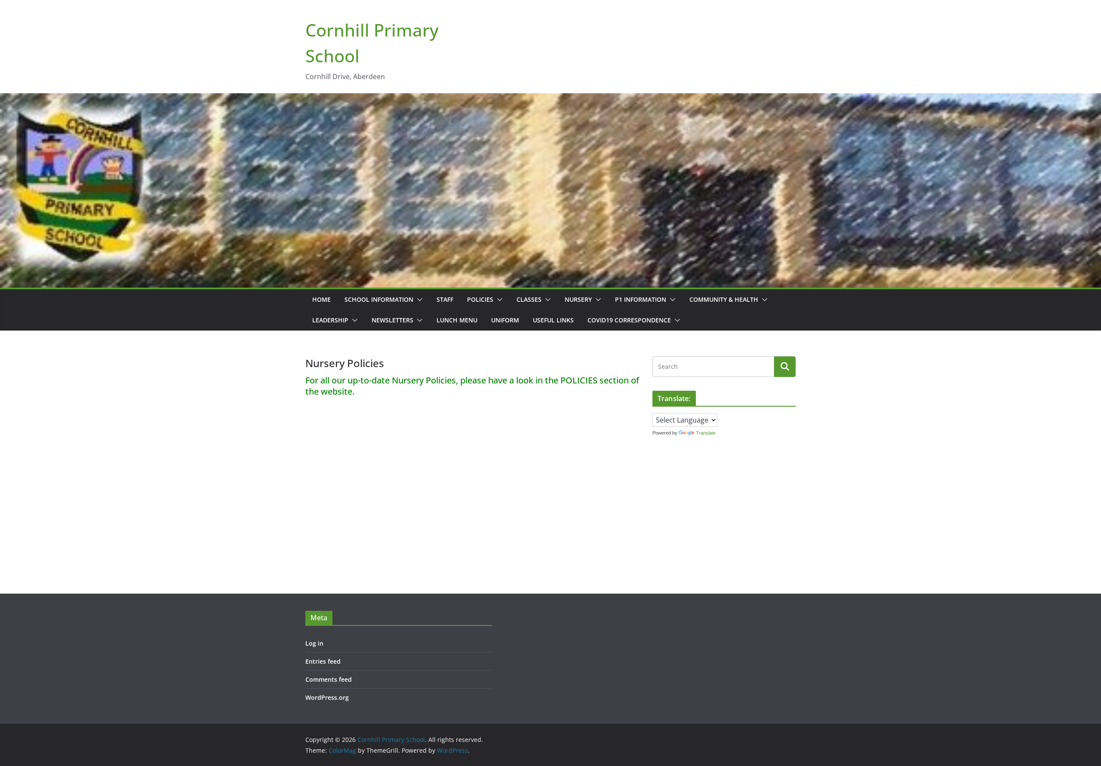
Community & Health (723, 299)
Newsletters (392, 320)
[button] (418, 300)
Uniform (505, 320)
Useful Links (553, 320)
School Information (378, 299)
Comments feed (328, 679)
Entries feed (323, 661)
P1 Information (640, 299)
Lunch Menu (457, 320)
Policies (480, 299)
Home (321, 299)
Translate (706, 432)
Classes (529, 299)
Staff (445, 299)
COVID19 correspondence (629, 320)
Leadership (330, 320)
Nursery (578, 299)
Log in (314, 643)
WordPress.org (327, 697)
